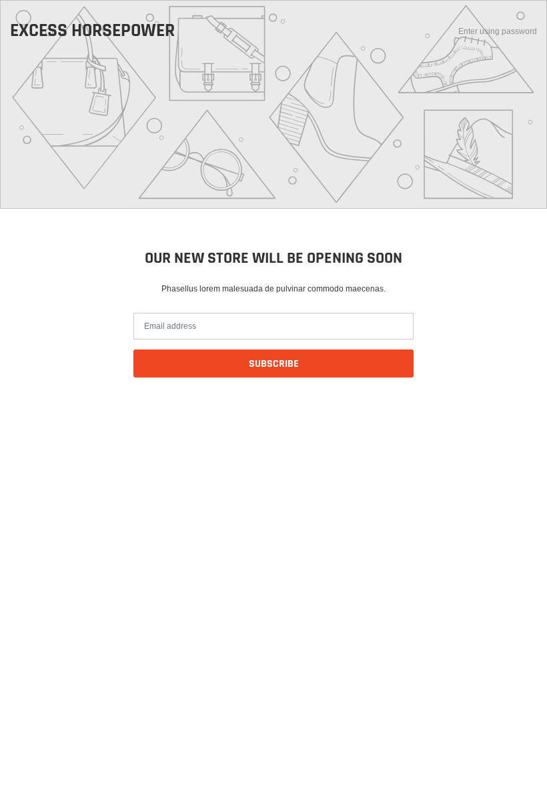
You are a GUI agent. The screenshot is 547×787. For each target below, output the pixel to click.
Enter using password (497, 31)
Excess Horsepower (92, 31)
